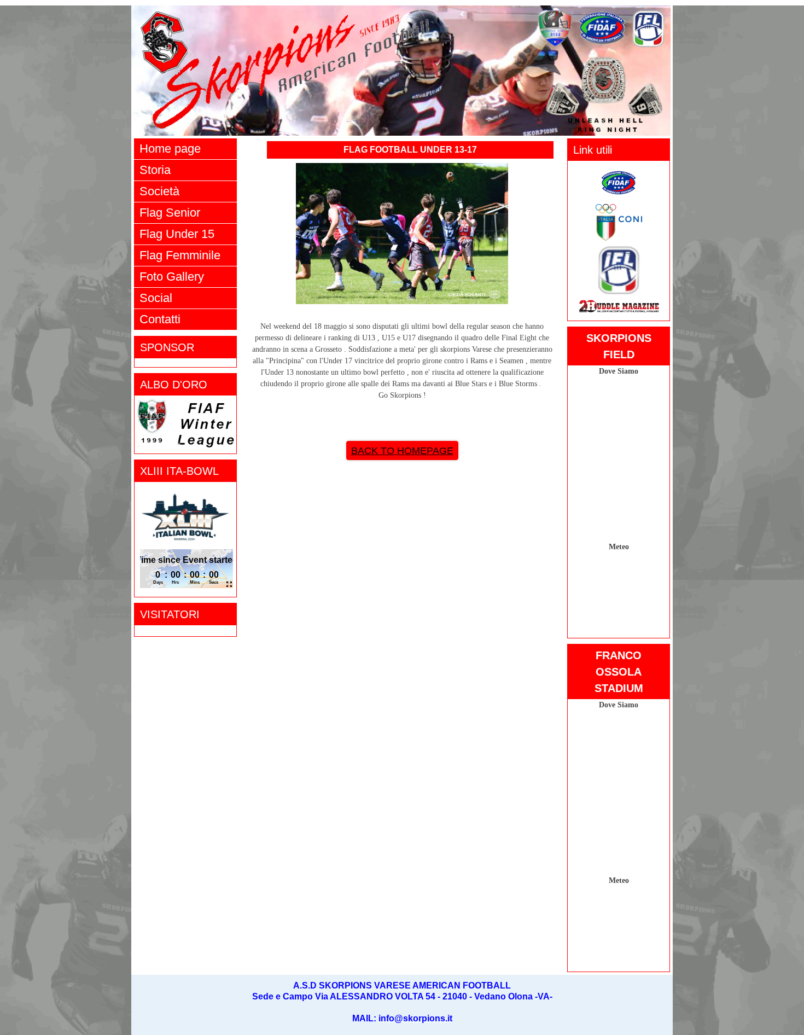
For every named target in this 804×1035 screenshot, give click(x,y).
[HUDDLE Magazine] (619, 309)
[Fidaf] (618, 197)
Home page (170, 148)
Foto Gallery (171, 276)
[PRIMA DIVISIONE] (619, 293)
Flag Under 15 (176, 234)
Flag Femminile (179, 255)
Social (155, 298)
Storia (155, 170)
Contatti (159, 319)
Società (159, 191)
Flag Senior (169, 212)
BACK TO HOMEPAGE (402, 450)
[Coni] (619, 237)
